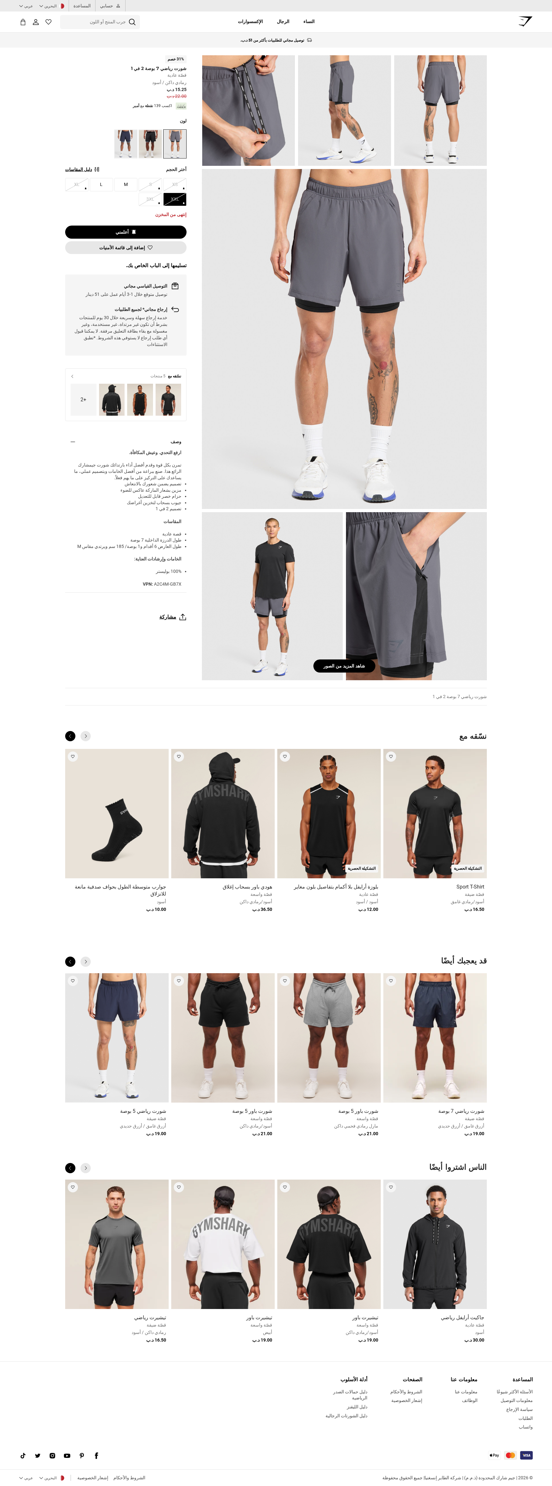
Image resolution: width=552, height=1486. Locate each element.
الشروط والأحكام (129, 1477)
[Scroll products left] (85, 736)
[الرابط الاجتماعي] (96, 1456)
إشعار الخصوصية (92, 1477)
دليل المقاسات (78, 169)
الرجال (283, 21)
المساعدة (82, 5)
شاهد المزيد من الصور (344, 666)
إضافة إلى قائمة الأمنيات (122, 247)
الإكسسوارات (250, 21)
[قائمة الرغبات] (48, 22)
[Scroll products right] (70, 736)
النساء (309, 21)
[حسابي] (36, 22)
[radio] (175, 143)
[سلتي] (23, 22)
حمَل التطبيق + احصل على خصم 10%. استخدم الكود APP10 (272, 40)
